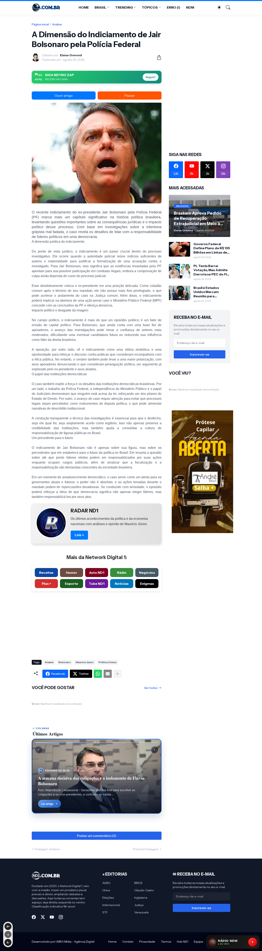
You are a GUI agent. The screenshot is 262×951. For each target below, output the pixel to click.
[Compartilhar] (157, 57)
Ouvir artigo (64, 95)
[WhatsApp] (98, 674)
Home (112, 941)
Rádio (121, 572)
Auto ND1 (96, 572)
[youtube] (52, 917)
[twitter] (43, 917)
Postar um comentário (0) (96, 836)
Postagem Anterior (47, 849)
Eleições (108, 897)
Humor (71, 572)
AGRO (106, 883)
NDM (190, 7)
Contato (127, 941)
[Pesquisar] (226, 7)
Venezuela (141, 912)
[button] (50, 742)
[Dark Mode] (217, 7)
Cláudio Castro (144, 890)
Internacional (111, 905)
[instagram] (61, 917)
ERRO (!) (173, 7)
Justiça (138, 905)
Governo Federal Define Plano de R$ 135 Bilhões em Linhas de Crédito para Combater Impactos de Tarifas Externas (211, 248)
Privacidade (147, 941)
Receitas (46, 572)
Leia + (79, 535)
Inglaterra (140, 897)
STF (105, 912)
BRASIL (100, 7)
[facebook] (34, 917)
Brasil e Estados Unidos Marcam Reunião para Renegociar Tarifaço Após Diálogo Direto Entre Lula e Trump (209, 292)
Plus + (46, 584)
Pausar (129, 95)
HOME (84, 7)
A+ (8, 926)
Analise (57, 24)
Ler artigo (47, 803)
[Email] (108, 674)
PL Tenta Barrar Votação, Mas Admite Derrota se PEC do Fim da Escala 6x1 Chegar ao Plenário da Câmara (211, 270)
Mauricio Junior (85, 662)
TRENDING (124, 7)
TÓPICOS (150, 7)
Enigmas (147, 584)
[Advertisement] (96, 623)
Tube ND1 (96, 584)
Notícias (122, 584)
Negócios (147, 572)
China (106, 890)
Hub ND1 (182, 941)
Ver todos (150, 688)
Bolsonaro (65, 662)
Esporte (71, 584)
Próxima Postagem (146, 849)
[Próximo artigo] (154, 749)
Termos (166, 941)
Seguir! (151, 77)
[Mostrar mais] (117, 674)
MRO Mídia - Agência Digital (75, 941)
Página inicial (40, 24)
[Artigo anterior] (38, 749)
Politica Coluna (107, 662)
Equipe (198, 941)
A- (8, 942)
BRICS (138, 883)
